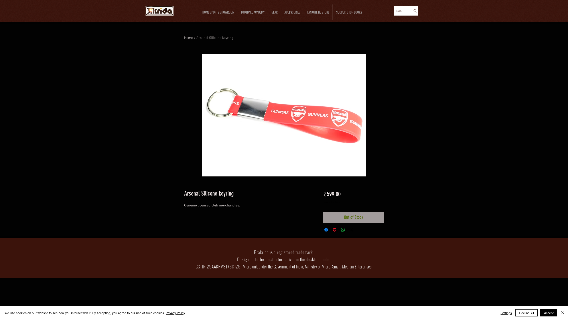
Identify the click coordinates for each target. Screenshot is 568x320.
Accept (549, 313)
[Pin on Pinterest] (334, 229)
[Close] (562, 312)
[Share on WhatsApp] (343, 229)
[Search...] (415, 11)
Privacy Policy (175, 313)
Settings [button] (506, 313)
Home (188, 38)
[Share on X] (351, 229)
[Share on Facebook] (326, 229)
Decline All (526, 313)
